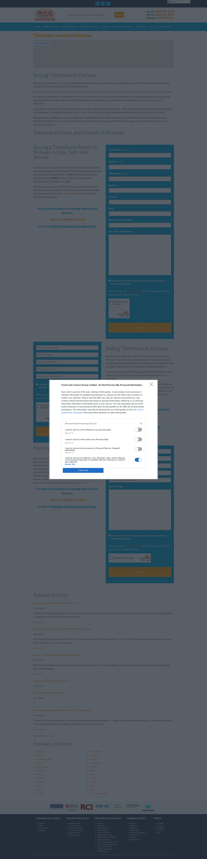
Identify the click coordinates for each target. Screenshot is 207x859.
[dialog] (103, 429)
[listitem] (103, 423)
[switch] (138, 430)
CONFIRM (83, 470)
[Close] (152, 385)
